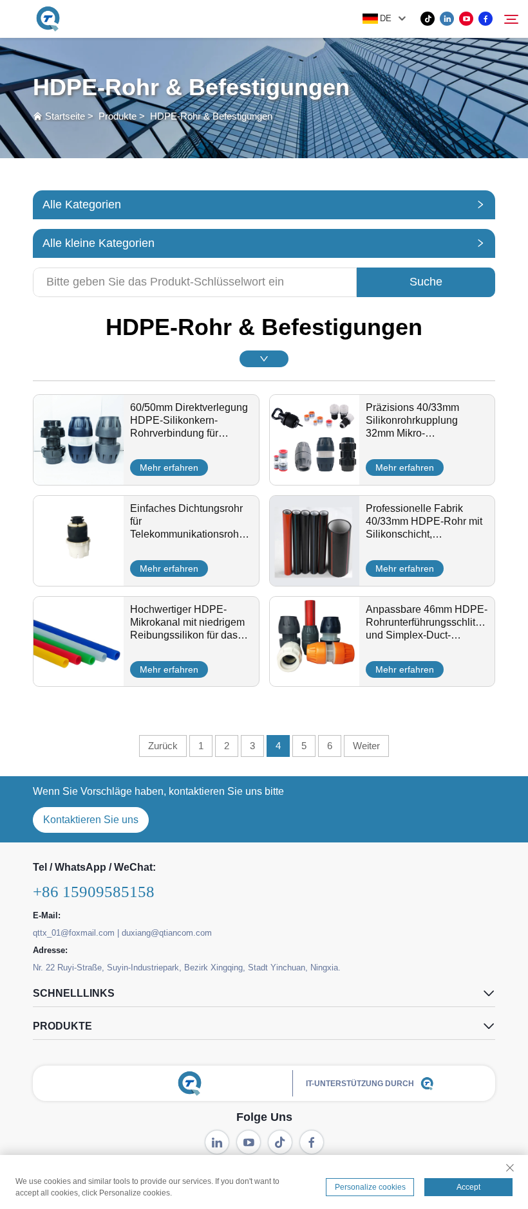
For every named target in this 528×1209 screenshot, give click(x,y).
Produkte (118, 116)
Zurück (163, 745)
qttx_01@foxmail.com (74, 933)
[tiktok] (427, 19)
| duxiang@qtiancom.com (164, 933)
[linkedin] (447, 19)
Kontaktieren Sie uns (90, 819)
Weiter (366, 745)
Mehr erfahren (169, 467)
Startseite (65, 116)
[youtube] (466, 19)
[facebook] (485, 19)
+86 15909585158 (94, 891)
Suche (426, 281)
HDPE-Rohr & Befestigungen (211, 116)
